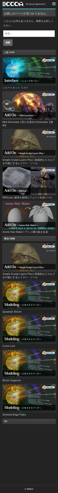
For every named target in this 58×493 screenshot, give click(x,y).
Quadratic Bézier (12, 311)
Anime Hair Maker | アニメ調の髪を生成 (25, 232)
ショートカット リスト (15, 87)
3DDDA (30, 489)
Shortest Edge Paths (14, 414)
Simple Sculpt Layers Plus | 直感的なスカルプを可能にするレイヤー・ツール (28, 276)
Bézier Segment (11, 380)
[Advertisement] (29, 454)
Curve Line (8, 346)
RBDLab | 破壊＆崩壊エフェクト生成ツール (27, 197)
